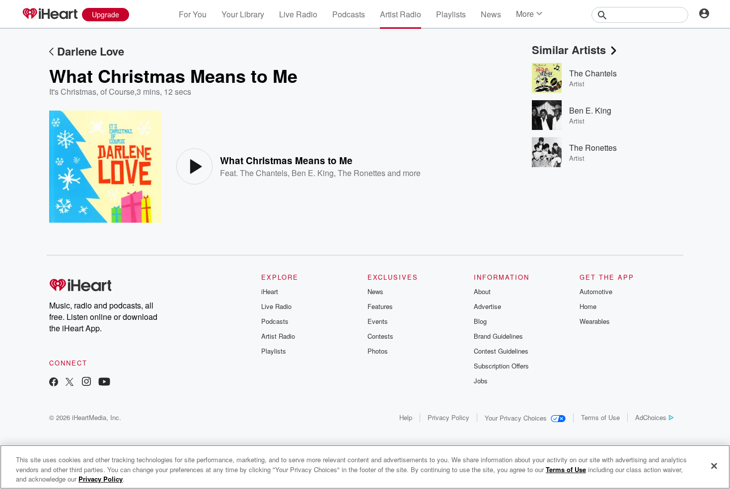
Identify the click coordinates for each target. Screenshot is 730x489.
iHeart (269, 291)
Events (377, 321)
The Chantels (264, 173)
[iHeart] (49, 14)
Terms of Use (600, 417)
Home (588, 306)
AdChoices (650, 417)
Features (380, 306)
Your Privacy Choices (516, 418)
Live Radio (298, 14)
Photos (377, 351)
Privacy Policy (448, 417)
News (491, 14)
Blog (480, 321)
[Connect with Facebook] (53, 382)
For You (193, 14)
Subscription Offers (501, 365)
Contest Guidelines (501, 351)
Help (405, 417)
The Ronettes (361, 173)
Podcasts (348, 14)
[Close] (714, 466)
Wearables (595, 321)
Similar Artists (569, 50)
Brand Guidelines (498, 336)
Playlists (451, 14)
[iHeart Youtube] (104, 382)
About (482, 291)
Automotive (596, 291)
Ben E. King (313, 173)
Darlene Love (90, 51)
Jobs (481, 380)
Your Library (242, 14)
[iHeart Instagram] (86, 382)
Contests (380, 336)
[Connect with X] (69, 382)
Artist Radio (400, 14)
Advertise (487, 306)
